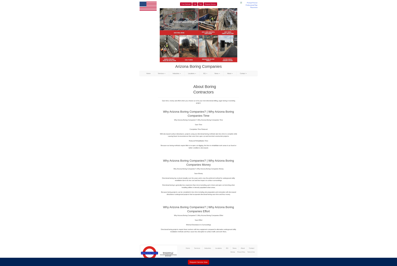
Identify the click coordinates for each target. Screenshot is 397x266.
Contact (243, 73)
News (217, 73)
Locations (191, 73)
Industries (176, 73)
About (229, 73)
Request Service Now (198, 262)
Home (148, 73)
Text (200, 4)
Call (195, 4)
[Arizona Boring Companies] (159, 254)
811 (204, 73)
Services (161, 73)
